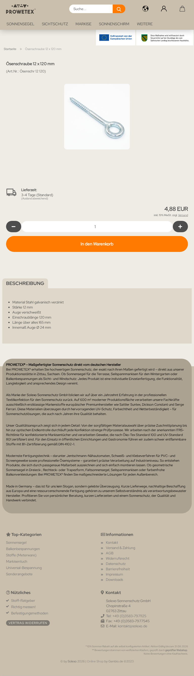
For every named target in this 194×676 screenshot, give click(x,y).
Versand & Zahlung (120, 547)
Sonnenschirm (114, 24)
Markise (83, 24)
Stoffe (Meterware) (21, 555)
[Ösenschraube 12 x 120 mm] (97, 116)
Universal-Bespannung (24, 567)
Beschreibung (25, 283)
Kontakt (112, 542)
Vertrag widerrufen (28, 623)
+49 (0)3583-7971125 (129, 616)
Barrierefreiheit (118, 569)
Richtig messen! (23, 607)
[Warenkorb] (182, 9)
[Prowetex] (22, 9)
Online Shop (95, 661)
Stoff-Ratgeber (23, 600)
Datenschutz (116, 563)
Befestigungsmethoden (29, 613)
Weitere (145, 24)
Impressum (114, 574)
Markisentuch (16, 561)
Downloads (114, 579)
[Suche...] (119, 9)
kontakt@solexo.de (132, 626)
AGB (109, 553)
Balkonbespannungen (23, 549)
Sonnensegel (20, 24)
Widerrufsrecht (117, 558)
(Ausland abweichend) (34, 198)
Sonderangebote (19, 574)
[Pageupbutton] (180, 668)
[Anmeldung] (164, 9)
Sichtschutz (55, 24)
